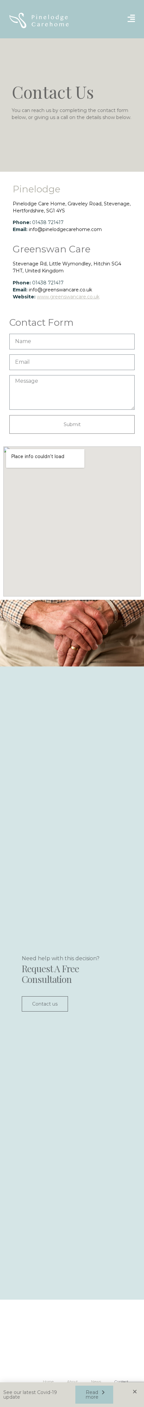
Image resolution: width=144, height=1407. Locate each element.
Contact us (45, 1004)
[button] (94, 1395)
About (72, 1381)
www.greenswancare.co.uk (68, 297)
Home (48, 1381)
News (96, 1381)
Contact (121, 1381)
